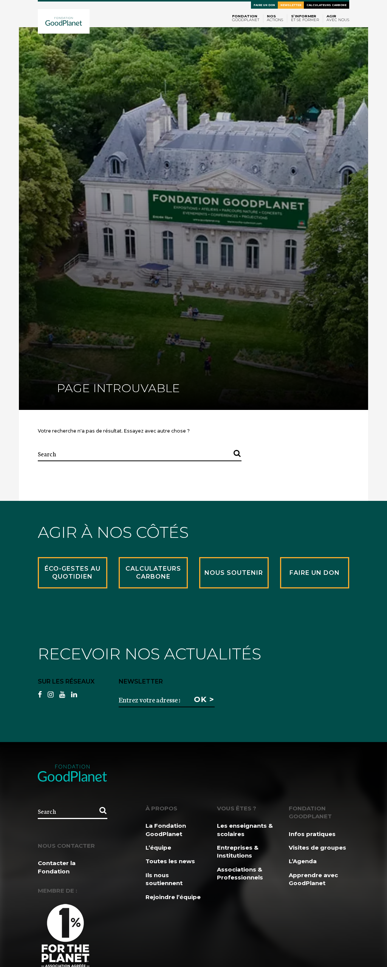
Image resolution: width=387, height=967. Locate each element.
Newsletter (290, 5)
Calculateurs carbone (327, 5)
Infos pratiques (312, 834)
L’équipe (158, 847)
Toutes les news (170, 861)
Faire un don (264, 5)
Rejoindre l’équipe (173, 897)
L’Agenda (303, 861)
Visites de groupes (317, 847)
